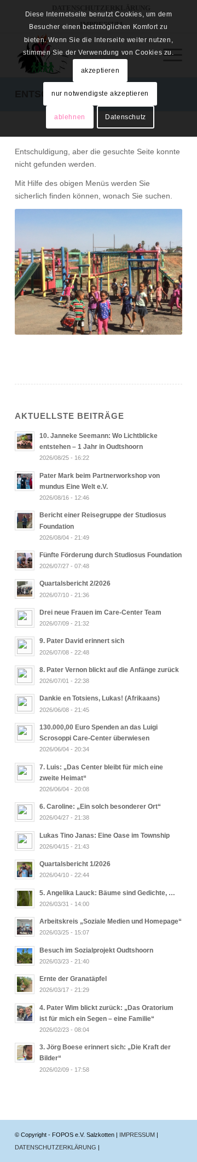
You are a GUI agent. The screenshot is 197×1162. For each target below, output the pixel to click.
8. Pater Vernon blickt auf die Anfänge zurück (109, 670)
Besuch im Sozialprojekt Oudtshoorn (96, 950)
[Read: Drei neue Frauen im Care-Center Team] (24, 618)
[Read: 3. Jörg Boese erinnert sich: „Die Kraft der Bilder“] (24, 1052)
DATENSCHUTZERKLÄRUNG (56, 1147)
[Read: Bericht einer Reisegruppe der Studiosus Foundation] (24, 520)
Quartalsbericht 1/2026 (75, 864)
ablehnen (69, 117)
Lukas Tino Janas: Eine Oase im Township (104, 835)
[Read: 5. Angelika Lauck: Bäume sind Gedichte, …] (24, 898)
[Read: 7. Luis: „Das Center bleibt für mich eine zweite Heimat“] (24, 773)
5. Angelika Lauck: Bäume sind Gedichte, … (107, 893)
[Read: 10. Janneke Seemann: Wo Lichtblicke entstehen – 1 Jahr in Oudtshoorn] (24, 441)
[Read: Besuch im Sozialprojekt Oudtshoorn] (24, 956)
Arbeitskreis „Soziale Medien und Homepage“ (110, 921)
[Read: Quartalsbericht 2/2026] (24, 589)
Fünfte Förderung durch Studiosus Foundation (110, 555)
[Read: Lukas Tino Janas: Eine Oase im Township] (24, 841)
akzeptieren (100, 70)
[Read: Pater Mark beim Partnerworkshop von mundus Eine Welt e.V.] (24, 481)
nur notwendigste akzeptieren (100, 93)
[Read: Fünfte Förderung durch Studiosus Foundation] (24, 560)
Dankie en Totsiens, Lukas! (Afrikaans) (99, 698)
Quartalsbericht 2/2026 (75, 583)
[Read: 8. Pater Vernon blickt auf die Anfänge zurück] (24, 675)
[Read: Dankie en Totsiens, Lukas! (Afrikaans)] (24, 704)
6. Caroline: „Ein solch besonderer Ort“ (100, 806)
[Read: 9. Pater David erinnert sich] (24, 646)
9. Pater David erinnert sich (81, 641)
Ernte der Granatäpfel (73, 979)
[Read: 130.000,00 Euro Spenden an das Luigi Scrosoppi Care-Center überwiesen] (24, 733)
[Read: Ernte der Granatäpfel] (24, 984)
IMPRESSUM (138, 1134)
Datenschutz (125, 117)
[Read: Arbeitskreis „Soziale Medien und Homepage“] (24, 927)
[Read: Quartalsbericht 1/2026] (24, 869)
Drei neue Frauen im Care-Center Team (100, 612)
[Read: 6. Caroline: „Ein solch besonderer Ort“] (24, 812)
